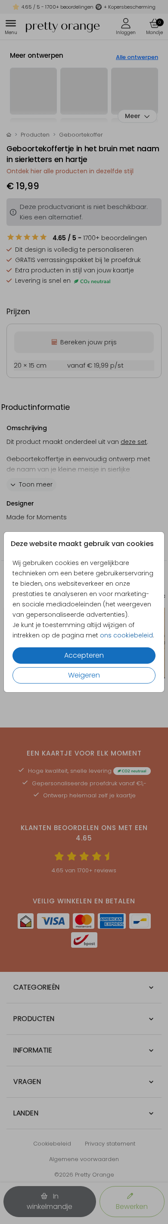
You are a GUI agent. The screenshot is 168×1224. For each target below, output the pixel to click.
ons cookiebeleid (126, 635)
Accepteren (84, 655)
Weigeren (84, 675)
